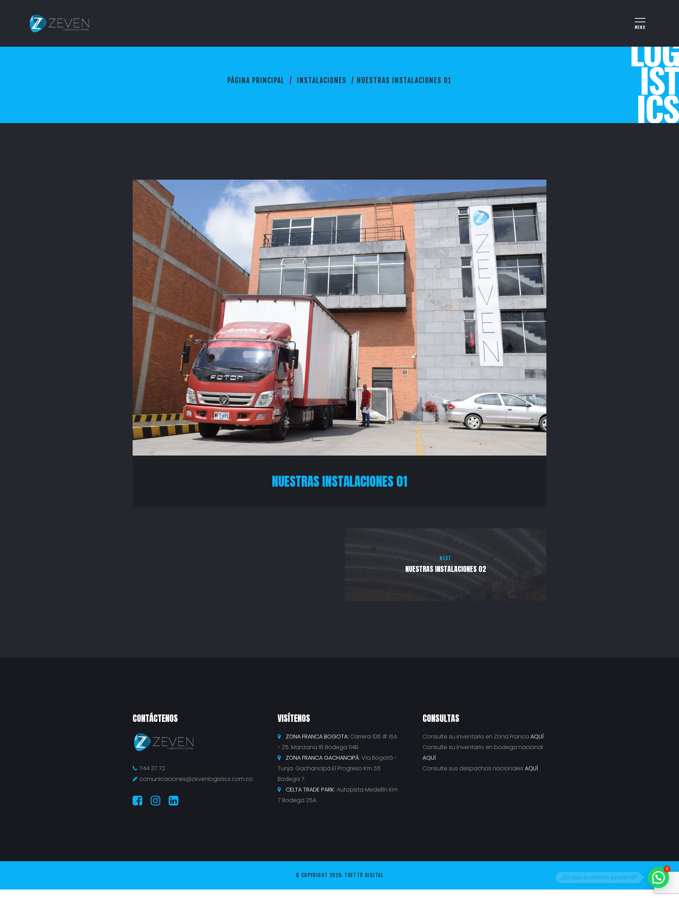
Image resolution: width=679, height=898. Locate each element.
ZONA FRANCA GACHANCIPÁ (322, 758)
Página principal (256, 80)
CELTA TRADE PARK (310, 790)
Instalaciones (322, 80)
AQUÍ (537, 736)
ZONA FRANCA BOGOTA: (317, 736)
